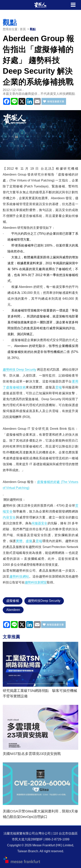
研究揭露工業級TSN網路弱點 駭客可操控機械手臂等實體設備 (40, 693)
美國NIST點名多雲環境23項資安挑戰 (32, 754)
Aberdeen (13, 609)
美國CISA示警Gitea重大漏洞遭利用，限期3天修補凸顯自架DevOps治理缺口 (40, 814)
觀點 (33, 29)
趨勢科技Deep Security (44, 600)
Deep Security (19, 369)
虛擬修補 (12, 600)
